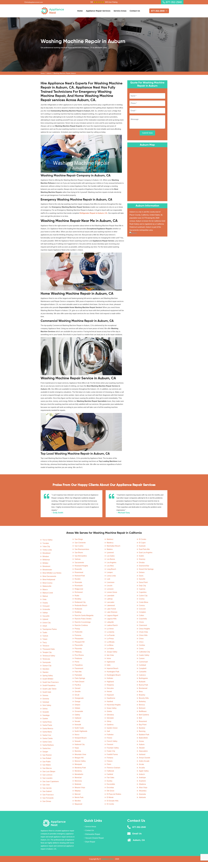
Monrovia (78, 781)
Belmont (142, 708)
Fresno (109, 738)
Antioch (142, 774)
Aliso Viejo (143, 787)
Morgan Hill (79, 758)
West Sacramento (49, 576)
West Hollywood (48, 579)
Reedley (78, 599)
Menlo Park (79, 797)
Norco (77, 734)
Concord (142, 609)
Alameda (142, 794)
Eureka (109, 781)
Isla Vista (110, 655)
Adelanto (142, 797)
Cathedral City (144, 652)
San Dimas (46, 801)
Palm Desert (79, 682)
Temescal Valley (48, 656)
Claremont (143, 625)
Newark (78, 741)
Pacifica (78, 685)
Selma (44, 709)
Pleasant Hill (79, 642)
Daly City (142, 586)
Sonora (45, 695)
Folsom (109, 761)
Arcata (141, 764)
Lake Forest (111, 609)
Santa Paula (47, 725)
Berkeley (142, 701)
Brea (141, 691)
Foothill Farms (112, 754)
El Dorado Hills (112, 801)
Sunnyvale (46, 662)
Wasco (45, 589)
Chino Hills (143, 635)
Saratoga (46, 715)
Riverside (78, 582)
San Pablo (46, 762)
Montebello (79, 774)
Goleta (109, 711)
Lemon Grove (112, 592)
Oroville (78, 691)
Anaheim (142, 781)
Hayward (110, 695)
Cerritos (142, 645)
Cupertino (142, 592)
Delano (142, 572)
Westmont (46, 566)
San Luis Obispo (48, 771)
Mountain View (80, 754)
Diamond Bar (144, 566)
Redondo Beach (81, 605)
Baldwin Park (144, 734)
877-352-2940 (173, 2)
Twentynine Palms (49, 629)
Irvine (109, 658)
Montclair (78, 777)
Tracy (44, 642)
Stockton (45, 669)
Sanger (45, 752)
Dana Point (143, 582)
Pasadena (79, 665)
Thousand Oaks (48, 649)
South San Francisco (50, 682)
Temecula (46, 659)
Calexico (142, 675)
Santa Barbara (48, 745)
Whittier (45, 563)
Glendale (110, 718)
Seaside (45, 712)
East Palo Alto (144, 549)
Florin (109, 764)
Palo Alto (78, 672)
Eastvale (142, 546)
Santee (45, 718)
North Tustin (79, 728)
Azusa (141, 741)
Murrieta (78, 751)
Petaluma (78, 658)
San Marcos (47, 768)
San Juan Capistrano (50, 781)
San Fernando (48, 798)
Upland (45, 619)
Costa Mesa (143, 602)
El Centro (142, 539)
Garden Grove (112, 728)
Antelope (142, 777)
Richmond (79, 592)
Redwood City (80, 602)
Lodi (108, 579)
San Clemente (80, 543)
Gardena (110, 725)
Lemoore (110, 589)
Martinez (110, 539)
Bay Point (142, 725)
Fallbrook (110, 771)
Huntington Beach (114, 675)
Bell (140, 718)
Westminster (47, 570)
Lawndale (110, 596)
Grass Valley (111, 708)
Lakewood (111, 605)
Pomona (78, 635)
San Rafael (46, 758)
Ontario (77, 705)
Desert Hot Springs (146, 569)
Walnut (45, 596)
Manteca (110, 543)
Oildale (77, 708)
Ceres (141, 648)
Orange (77, 701)
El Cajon (142, 543)
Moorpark (78, 764)
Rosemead (79, 572)
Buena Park (143, 685)
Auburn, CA (139, 840)
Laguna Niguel (112, 615)
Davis (141, 576)
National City (80, 744)
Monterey (78, 771)
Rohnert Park (80, 576)
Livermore (110, 582)
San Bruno (79, 552)
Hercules (110, 688)
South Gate (46, 692)
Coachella (143, 619)
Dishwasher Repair (92, 834)
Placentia (78, 648)
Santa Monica (47, 728)
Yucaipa (45, 543)
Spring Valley (47, 675)
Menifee (78, 801)
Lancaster (110, 602)
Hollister (110, 678)
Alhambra (142, 791)
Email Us (137, 833)
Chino (141, 638)
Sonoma (45, 699)
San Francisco (48, 795)
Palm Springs (80, 678)
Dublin (141, 556)
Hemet (109, 691)
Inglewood (111, 662)
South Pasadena (48, 685)
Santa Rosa (47, 722)
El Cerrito (110, 804)
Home (80, 11)
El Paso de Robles (114, 794)
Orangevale (79, 698)
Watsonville (46, 586)
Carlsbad (142, 665)
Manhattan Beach (113, 546)
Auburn (49, 73)
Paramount (79, 668)
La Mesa (110, 645)
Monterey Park (80, 768)
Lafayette (110, 622)
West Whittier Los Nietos (51, 573)
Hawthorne (111, 698)
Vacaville (46, 616)
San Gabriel (47, 791)
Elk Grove (110, 791)
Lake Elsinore (112, 612)
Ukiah (44, 626)
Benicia (142, 705)
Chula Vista (143, 632)
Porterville (78, 632)
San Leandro (47, 778)
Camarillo (142, 672)
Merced (77, 794)
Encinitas (110, 787)
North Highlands (81, 731)
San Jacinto (47, 788)
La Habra (110, 648)
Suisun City (46, 665)
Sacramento (79, 562)
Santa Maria (47, 732)
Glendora (110, 715)
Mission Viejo (80, 787)
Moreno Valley (80, 761)
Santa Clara (47, 742)
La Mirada (110, 642)
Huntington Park (113, 672)
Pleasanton (79, 638)
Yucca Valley (47, 540)
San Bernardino (81, 556)
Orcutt (77, 695)
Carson (142, 658)
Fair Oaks (110, 777)
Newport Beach (81, 738)
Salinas (77, 559)
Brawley (142, 695)
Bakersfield (143, 738)
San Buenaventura (82, 549)
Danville (142, 579)
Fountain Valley (113, 748)
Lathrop (110, 599)
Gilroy (109, 721)
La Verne (110, 629)
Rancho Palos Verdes (83, 619)
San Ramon (47, 755)
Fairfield (110, 774)
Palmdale (78, 675)
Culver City (143, 596)
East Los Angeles (145, 552)
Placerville (79, 645)
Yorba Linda (47, 550)
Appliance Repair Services (98, 11)
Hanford (110, 701)
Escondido (111, 784)
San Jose (46, 785)
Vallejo (45, 613)
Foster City (111, 751)
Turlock (45, 636)
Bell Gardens (144, 715)
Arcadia (142, 768)
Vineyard (45, 606)
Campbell (142, 668)
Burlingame (143, 678)
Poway (77, 629)
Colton (141, 615)
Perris (77, 662)
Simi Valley (46, 705)
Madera (110, 549)
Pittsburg (78, 652)
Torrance (45, 646)
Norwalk (78, 725)
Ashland (142, 754)
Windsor (45, 556)
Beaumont (143, 721)
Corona (142, 605)
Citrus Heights (144, 629)
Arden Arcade (144, 761)
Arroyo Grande (144, 758)
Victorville (46, 609)
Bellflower (143, 711)
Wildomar (46, 560)
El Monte (110, 797)
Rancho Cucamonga (83, 622)
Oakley (77, 715)
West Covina (47, 583)
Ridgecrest (79, 589)
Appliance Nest (107, 859)
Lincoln (109, 586)
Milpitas (78, 791)
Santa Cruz (46, 735)
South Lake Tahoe (49, 689)
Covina (141, 599)
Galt (108, 731)
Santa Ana (46, 748)
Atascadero (143, 751)
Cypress (142, 589)
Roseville (78, 569)
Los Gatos (111, 556)
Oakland (78, 718)
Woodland (46, 553)
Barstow (142, 728)
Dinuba (142, 562)
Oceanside (79, 711)
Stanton (45, 672)
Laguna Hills (111, 619)
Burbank (142, 682)
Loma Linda (111, 576)
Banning (142, 731)
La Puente (111, 635)
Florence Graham (113, 768)
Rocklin (77, 579)
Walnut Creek (47, 593)
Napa (77, 748)
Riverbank (79, 586)
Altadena (142, 784)
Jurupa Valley (112, 652)
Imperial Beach (112, 668)
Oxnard (77, 688)
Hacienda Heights (114, 705)
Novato (77, 721)
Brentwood (143, 688)
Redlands (78, 609)
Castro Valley (144, 655)
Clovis (141, 622)
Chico (141, 642)
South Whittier (47, 679)
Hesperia (110, 685)
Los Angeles (111, 562)
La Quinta (110, 632)
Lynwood (110, 552)
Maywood (78, 804)
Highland (110, 682)
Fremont (110, 744)
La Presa (110, 638)
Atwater (142, 748)
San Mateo (46, 765)
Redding (78, 612)
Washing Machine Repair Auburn (64, 73)
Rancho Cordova (81, 625)
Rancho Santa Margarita (84, 615)
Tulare (44, 639)
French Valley (112, 741)
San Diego (79, 539)
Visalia (45, 603)
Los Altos (110, 566)
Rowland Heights (81, 566)
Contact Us (135, 11)
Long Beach (111, 569)
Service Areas (120, 11)
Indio (108, 665)
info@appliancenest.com (34, 2)
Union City (46, 623)
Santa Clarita (47, 738)
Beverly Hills (144, 698)
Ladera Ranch (112, 625)
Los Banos (111, 559)
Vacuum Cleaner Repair (94, 838)
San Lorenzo (47, 775)
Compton (142, 612)
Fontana (110, 758)
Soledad (45, 702)
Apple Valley (144, 771)
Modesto (78, 784)
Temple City (47, 652)
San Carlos (79, 546)
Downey (142, 559)
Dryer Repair (90, 842)
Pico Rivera (79, 655)
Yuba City (46, 546)
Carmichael (143, 662)
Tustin (44, 632)
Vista (44, 599)
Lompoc (110, 572)
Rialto (77, 596)
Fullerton (110, 734)
